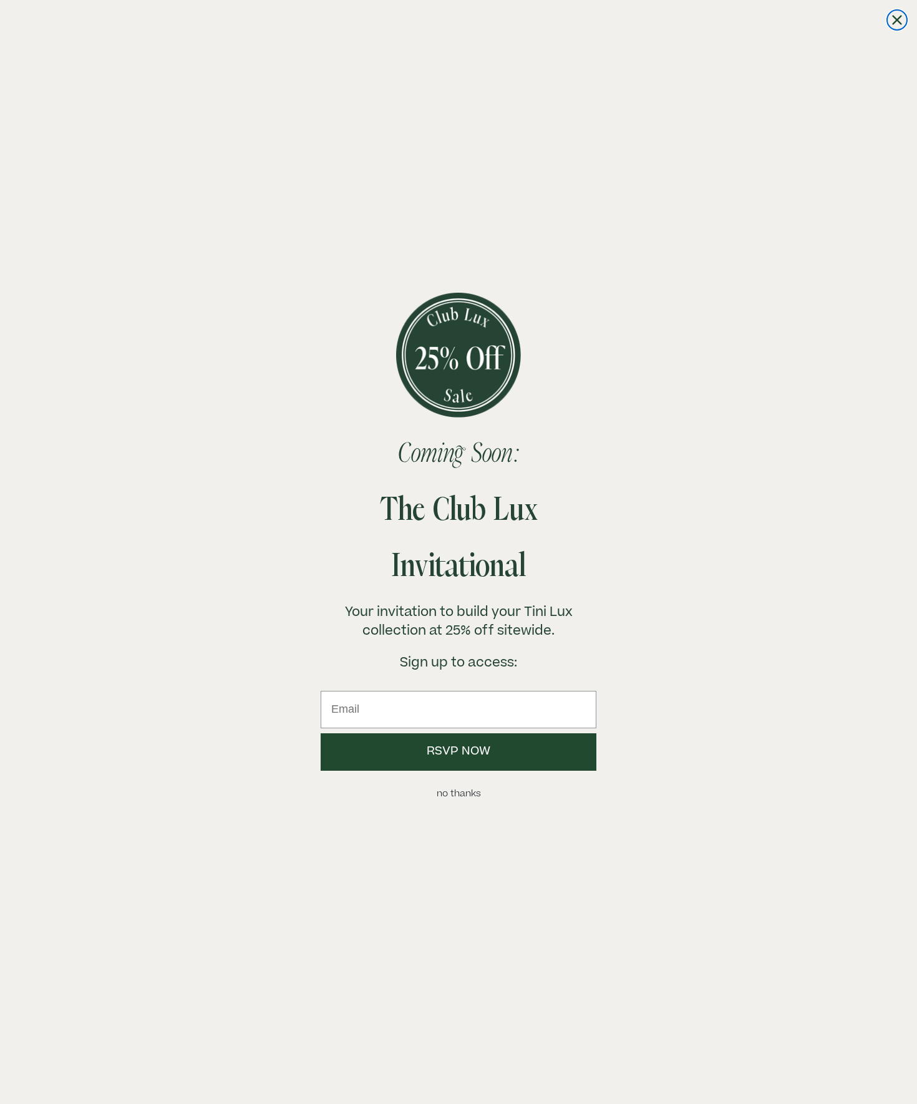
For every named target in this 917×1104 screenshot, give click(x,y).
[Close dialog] (897, 20)
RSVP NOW (458, 752)
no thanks (459, 794)
